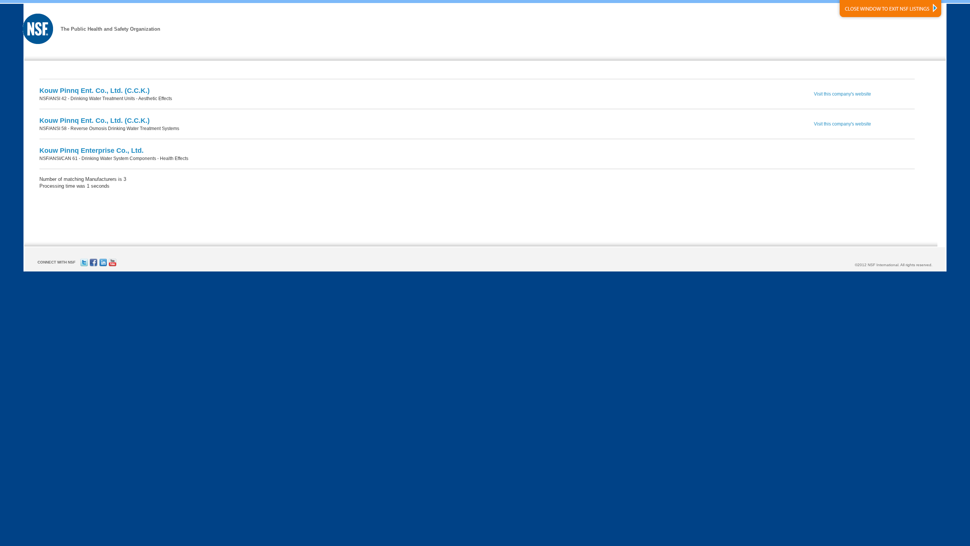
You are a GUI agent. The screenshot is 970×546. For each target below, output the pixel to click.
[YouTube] (112, 265)
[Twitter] (84, 265)
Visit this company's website (842, 94)
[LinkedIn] (103, 265)
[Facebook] (93, 265)
